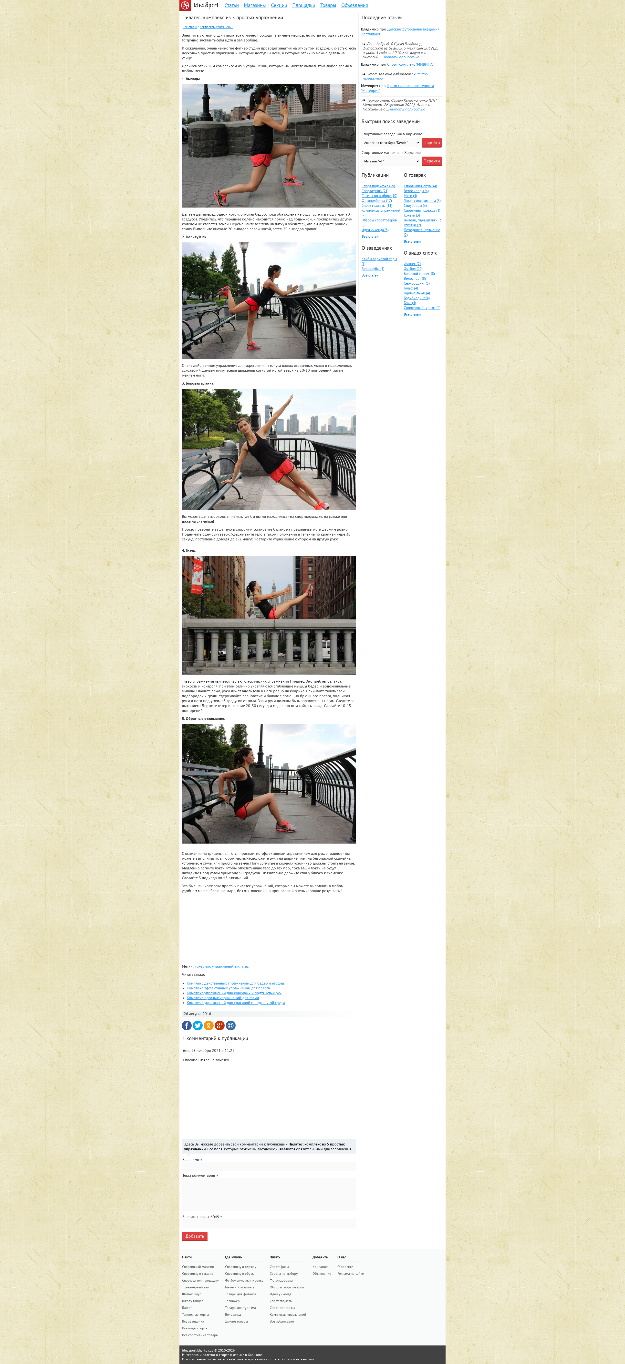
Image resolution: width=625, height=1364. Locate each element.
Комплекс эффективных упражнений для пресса (228, 988)
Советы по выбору (284, 1273)
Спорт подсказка (282, 1307)
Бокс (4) (410, 302)
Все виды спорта (194, 1328)
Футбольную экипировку (244, 1280)
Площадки (303, 5)
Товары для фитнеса (240, 1294)
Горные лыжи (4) (417, 293)
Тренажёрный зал (195, 1287)
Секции (279, 5)
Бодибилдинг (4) (417, 298)
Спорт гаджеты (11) (377, 205)
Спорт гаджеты (281, 1301)
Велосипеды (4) (416, 191)
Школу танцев (192, 1301)
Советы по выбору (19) (379, 195)
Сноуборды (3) (415, 205)
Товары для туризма (240, 1307)
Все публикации (282, 1321)
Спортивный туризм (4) (422, 307)
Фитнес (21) (413, 263)
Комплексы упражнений (216, 27)
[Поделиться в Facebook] (187, 1025)
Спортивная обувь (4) (420, 186)
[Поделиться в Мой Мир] (231, 1025)
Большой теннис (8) (419, 273)
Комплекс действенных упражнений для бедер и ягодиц (235, 983)
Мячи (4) (410, 195)
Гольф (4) (411, 288)
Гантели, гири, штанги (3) (423, 220)
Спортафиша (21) (375, 191)
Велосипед (233, 1314)
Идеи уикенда (281, 1294)
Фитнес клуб (191, 1294)
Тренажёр (232, 1301)
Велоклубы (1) (373, 268)
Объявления (354, 5)
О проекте (345, 1266)
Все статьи (190, 27)
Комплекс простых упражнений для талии (223, 997)
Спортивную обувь (239, 1273)
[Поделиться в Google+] (220, 1025)
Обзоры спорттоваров (287, 1287)
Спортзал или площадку (200, 1280)
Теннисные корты (195, 1314)
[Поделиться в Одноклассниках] (209, 1025)
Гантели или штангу (240, 1287)
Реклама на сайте (350, 1273)
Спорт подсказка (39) (378, 186)
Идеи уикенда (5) (375, 230)
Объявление (321, 1273)
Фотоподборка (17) (377, 200)
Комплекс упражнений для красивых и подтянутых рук (234, 992)
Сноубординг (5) (417, 283)
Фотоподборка (281, 1280)
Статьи (232, 5)
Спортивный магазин (198, 1266)
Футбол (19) (413, 268)
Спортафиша (279, 1266)
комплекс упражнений (214, 966)
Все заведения (193, 1321)
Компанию (320, 1266)
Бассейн (188, 1307)
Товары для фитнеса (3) (422, 200)
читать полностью (401, 57)
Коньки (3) (412, 215)
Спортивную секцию (197, 1273)
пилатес (242, 966)
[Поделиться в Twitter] (198, 1025)
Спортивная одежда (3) (422, 210)
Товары (328, 5)
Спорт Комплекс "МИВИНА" (410, 64)
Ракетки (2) (412, 225)
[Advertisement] (269, 928)
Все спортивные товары (200, 1335)
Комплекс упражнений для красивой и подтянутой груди (236, 1002)
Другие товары (236, 1321)
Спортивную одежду (240, 1266)
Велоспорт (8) (415, 278)
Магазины (255, 5)
